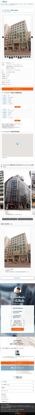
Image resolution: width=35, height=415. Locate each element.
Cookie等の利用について (9, 406)
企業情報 (3, 387)
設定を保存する (17, 413)
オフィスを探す (4, 381)
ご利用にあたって (4, 401)
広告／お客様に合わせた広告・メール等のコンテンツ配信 (10, 411)
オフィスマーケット (4, 390)
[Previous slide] (9, 219)
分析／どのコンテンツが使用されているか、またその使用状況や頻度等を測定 (13, 409)
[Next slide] (25, 219)
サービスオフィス (4, 397)
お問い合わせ (3, 394)
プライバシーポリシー (5, 399)
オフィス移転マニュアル (5, 384)
